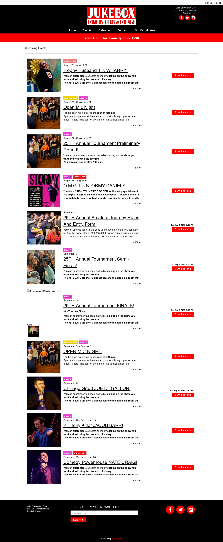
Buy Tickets (182, 229)
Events (87, 30)
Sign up (208, 2)
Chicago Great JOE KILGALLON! (96, 388)
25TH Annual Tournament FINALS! (98, 305)
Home (72, 30)
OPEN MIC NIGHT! (82, 351)
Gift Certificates (145, 30)
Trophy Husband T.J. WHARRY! (95, 70)
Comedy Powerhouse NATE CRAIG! (100, 462)
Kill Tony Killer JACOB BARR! (93, 425)
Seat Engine (117, 538)
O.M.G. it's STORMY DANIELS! (95, 185)
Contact (122, 30)
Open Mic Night (79, 107)
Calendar (104, 30)
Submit (78, 519)
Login (218, 2)
